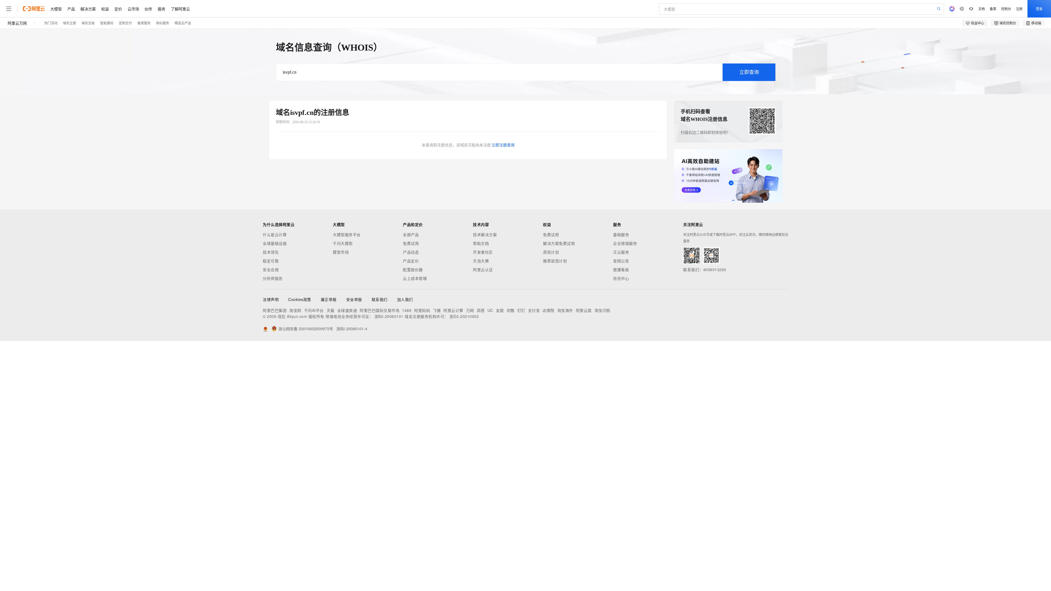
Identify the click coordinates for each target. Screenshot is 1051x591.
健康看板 (621, 269)
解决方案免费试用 (559, 243)
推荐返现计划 (555, 260)
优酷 (511, 310)
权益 (105, 8)
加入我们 (405, 299)
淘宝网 (295, 310)
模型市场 (341, 252)
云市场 (133, 8)
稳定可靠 (271, 260)
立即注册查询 (503, 145)
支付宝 (534, 310)
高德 (481, 310)
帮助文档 (481, 243)
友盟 (500, 310)
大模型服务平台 (347, 234)
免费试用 (411, 243)
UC (490, 310)
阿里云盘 (584, 310)
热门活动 (50, 23)
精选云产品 (183, 23)
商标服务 (162, 23)
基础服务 (621, 234)
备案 (993, 8)
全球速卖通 (347, 310)
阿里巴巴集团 (275, 310)
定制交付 (125, 23)
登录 (1039, 8)
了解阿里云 (180, 8)
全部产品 (411, 234)
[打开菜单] (9, 9)
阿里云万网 (17, 23)
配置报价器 (413, 269)
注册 (1019, 8)
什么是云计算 (275, 234)
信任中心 (621, 278)
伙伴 (148, 8)
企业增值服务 (625, 243)
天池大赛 (481, 260)
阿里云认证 (483, 269)
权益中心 (977, 23)
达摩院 (548, 310)
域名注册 (69, 23)
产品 (71, 8)
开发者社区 (483, 252)
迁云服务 (621, 252)
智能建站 (106, 23)
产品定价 (411, 260)
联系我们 (380, 299)
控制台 (1006, 8)
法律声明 (271, 299)
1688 (406, 310)
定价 (118, 8)
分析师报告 (273, 278)
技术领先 (271, 252)
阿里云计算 (453, 310)
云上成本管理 (415, 278)
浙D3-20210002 (464, 316)
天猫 (330, 310)
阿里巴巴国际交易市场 (379, 310)
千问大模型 (343, 243)
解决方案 (88, 8)
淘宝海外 (565, 310)
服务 (161, 8)
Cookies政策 (299, 299)
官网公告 (621, 260)
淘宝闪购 (602, 310)
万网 (470, 310)
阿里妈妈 (422, 310)
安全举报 (354, 299)
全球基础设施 (275, 243)
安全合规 (271, 269)
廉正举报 (329, 299)
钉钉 (521, 310)
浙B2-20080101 (388, 316)
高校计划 (551, 252)
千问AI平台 (314, 310)
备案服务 (144, 23)
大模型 (56, 8)
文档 (981, 8)
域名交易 (88, 23)
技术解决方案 (485, 234)
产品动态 (411, 252)
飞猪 (437, 310)
